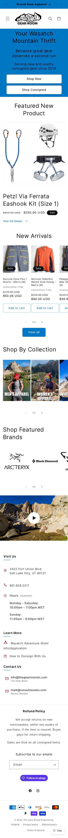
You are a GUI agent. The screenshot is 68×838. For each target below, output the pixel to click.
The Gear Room (31, 820)
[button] (7, 18)
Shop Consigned (34, 89)
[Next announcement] (61, 4)
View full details (13, 221)
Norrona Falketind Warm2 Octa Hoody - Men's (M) (43, 282)
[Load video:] (34, 518)
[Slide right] (42, 322)
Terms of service (36, 830)
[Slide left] (26, 322)
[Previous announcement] (7, 4)
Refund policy (49, 824)
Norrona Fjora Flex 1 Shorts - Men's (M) (15, 280)
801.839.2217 (19, 585)
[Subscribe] (54, 764)
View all (34, 332)
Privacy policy (30, 824)
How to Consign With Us (28, 656)
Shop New (34, 78)
